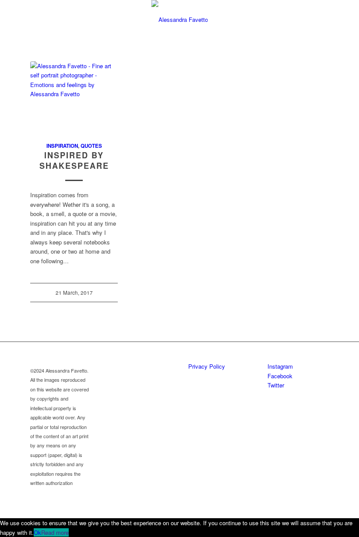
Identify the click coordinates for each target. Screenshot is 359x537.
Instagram (280, 366)
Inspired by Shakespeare (74, 160)
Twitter (275, 385)
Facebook (279, 376)
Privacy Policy (206, 366)
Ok (37, 532)
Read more (55, 532)
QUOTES (91, 146)
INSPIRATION (62, 146)
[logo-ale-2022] (179, 19)
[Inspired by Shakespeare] (74, 96)
